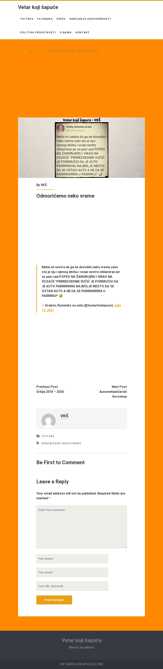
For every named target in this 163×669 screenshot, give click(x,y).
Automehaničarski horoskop (113, 394)
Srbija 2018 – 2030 (50, 392)
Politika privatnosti (38, 32)
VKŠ (44, 185)
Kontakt (83, 32)
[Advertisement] (81, 88)
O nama (66, 32)
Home (23, 51)
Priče (60, 18)
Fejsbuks (44, 18)
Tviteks (26, 18)
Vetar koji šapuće (38, 7)
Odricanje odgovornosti (90, 18)
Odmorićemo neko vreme (61, 443)
